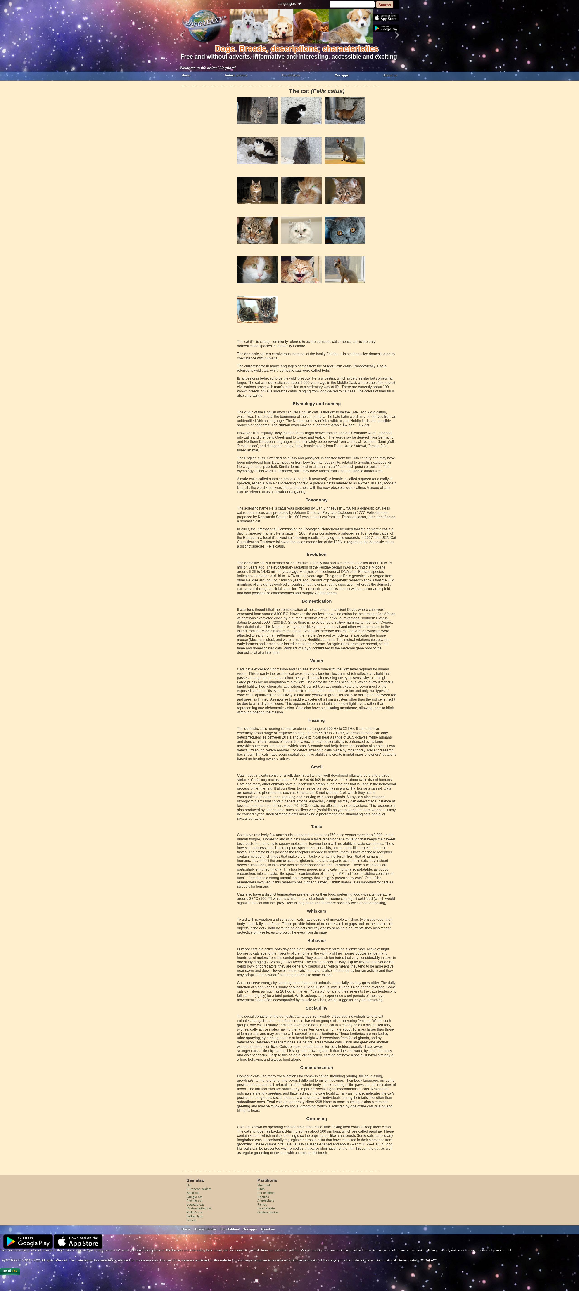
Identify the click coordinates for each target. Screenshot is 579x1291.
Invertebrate (266, 1208)
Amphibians (265, 1200)
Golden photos (267, 1212)
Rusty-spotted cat (199, 1208)
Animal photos (236, 75)
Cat (189, 1185)
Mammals (264, 1185)
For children (291, 75)
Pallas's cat (195, 1212)
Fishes (262, 1204)
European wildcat (199, 1189)
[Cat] (257, 110)
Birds (261, 1189)
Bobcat (192, 1220)
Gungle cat (194, 1197)
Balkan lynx (195, 1216)
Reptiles (263, 1197)
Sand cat (193, 1192)
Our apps (342, 75)
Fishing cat (194, 1200)
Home (186, 75)
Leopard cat (195, 1204)
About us (390, 75)
